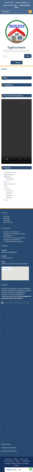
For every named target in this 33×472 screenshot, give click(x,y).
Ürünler (15, 459)
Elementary (9, 179)
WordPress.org (7, 222)
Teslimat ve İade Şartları (8, 448)
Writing (8, 197)
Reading (8, 193)
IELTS (5, 181)
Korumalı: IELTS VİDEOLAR (11, 232)
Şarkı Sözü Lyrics (9, 184)
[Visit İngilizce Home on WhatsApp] (5, 90)
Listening (8, 190)
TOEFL (6, 188)
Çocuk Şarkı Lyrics (9, 172)
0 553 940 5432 (9, 2)
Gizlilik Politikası (6, 444)
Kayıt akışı (6, 218)
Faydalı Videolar (8, 175)
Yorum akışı (6, 220)
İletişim (18, 461)
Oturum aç (6, 216)
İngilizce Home (16, 47)
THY (5, 186)
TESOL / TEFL (24, 459)
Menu (18, 63)
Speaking (8, 195)
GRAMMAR (7, 177)
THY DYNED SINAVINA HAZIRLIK (13, 241)
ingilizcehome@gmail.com (22, 2)
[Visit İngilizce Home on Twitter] (21, 90)
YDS (5, 200)
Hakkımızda (25, 461)
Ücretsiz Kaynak (8, 461)
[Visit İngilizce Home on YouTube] (15, 90)
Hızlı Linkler (6, 11)
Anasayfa (8, 459)
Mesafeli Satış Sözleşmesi (9, 451)
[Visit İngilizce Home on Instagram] (10, 90)
